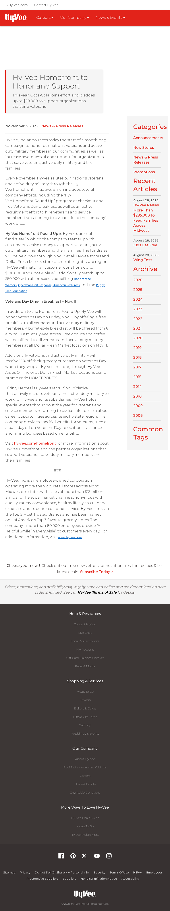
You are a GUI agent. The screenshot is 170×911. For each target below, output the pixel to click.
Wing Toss (142, 260)
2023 (137, 309)
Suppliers (69, 878)
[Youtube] (97, 857)
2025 (137, 290)
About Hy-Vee (85, 759)
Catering (85, 725)
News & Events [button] (109, 17)
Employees (154, 872)
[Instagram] (109, 857)
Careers (85, 776)
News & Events (85, 784)
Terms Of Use (119, 872)
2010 (137, 396)
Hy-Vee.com (18, 5)
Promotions (144, 172)
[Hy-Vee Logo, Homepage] (85, 894)
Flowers (85, 700)
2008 (138, 415)
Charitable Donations (85, 792)
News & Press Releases (62, 126)
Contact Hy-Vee (46, 5)
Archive (145, 269)
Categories (150, 126)
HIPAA (137, 872)
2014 (137, 387)
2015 (137, 377)
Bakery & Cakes (85, 708)
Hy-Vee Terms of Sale (97, 592)
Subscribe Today (95, 572)
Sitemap (9, 872)
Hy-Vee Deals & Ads (85, 818)
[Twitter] (85, 857)
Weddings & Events (85, 734)
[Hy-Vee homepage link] (16, 18)
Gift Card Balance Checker (85, 658)
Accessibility (130, 878)
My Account (85, 649)
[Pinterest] (73, 857)
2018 (137, 357)
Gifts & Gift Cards (85, 717)
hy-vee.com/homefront (35, 443)
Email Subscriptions (85, 641)
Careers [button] (43, 17)
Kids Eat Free (145, 245)
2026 (137, 280)
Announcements (148, 138)
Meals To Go (85, 692)
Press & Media (85, 666)
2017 (137, 367)
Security (99, 872)
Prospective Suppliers (42, 878)
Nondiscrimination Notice (99, 878)
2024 (138, 299)
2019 (137, 348)
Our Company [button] (73, 17)
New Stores (143, 147)
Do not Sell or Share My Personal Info (62, 872)
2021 (137, 328)
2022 (137, 319)
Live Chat (85, 633)
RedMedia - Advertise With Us (85, 767)
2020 (138, 338)
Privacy (25, 872)
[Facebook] (61, 857)
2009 (138, 406)
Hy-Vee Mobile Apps (85, 835)
